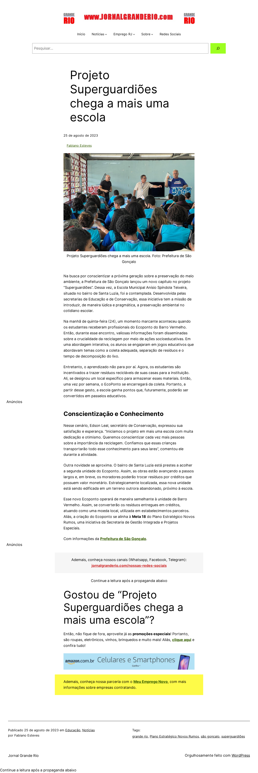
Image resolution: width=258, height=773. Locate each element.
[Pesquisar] (218, 48)
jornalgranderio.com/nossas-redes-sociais (129, 565)
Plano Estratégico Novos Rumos (174, 736)
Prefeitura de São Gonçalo (123, 539)
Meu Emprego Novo (150, 681)
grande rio (140, 736)
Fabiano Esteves (79, 145)
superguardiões (233, 736)
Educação (72, 730)
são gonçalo (210, 736)
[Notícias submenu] (106, 34)
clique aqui (181, 640)
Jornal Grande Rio (23, 755)
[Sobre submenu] (152, 34)
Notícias (88, 730)
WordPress (241, 755)
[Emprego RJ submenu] (134, 34)
